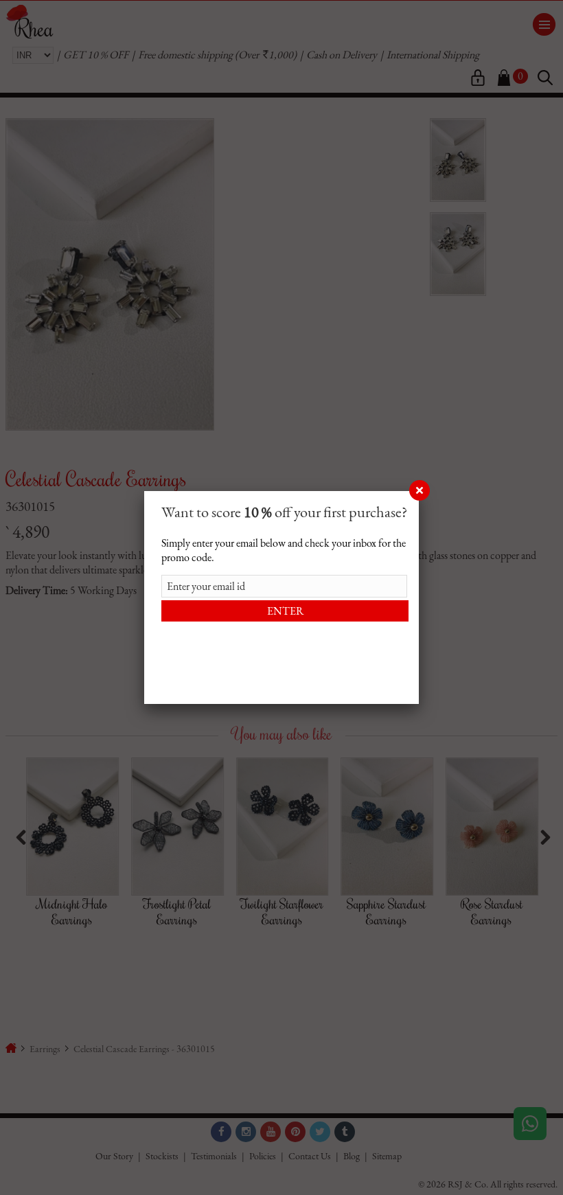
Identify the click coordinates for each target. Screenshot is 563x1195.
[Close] (418, 491)
